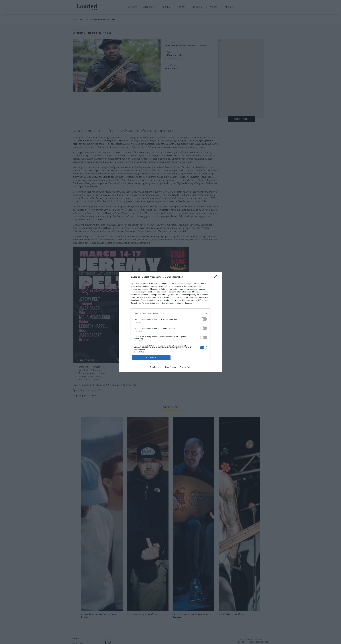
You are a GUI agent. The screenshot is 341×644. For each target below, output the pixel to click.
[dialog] (170, 322)
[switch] (203, 319)
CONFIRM (151, 358)
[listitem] (170, 313)
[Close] (216, 277)
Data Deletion (155, 367)
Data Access (170, 367)
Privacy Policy (185, 367)
